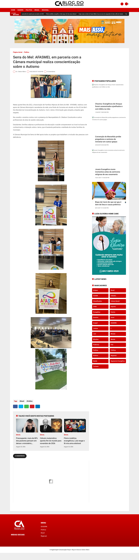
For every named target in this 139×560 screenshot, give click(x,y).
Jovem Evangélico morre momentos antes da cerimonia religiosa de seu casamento (107, 171)
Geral (112, 317)
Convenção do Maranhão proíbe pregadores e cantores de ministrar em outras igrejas (108, 139)
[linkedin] (37, 406)
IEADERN (20, 10)
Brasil (36, 10)
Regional (45, 10)
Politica (29, 10)
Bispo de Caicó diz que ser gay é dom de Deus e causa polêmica (108, 203)
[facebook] (10, 4)
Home (13, 10)
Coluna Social (115, 301)
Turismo (96, 366)
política (113, 350)
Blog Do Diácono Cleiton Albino (80, 549)
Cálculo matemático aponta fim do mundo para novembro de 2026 (50, 440)
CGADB (95, 296)
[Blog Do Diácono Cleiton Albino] (69, 6)
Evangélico (96, 312)
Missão (113, 334)
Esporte (113, 306)
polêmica (96, 344)
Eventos (95, 317)
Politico (95, 355)
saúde (95, 361)
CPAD (95, 306)
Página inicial (17, 52)
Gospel (95, 323)
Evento (113, 312)
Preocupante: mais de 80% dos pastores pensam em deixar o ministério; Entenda (27, 441)
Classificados (97, 301)
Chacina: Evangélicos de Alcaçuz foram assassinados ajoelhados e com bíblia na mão (109, 106)
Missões (96, 339)
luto (94, 334)
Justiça (95, 328)
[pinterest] (32, 406)
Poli (112, 344)
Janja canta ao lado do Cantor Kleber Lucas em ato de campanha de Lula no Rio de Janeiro (88, 14)
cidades (113, 296)
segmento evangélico (118, 361)
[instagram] (13, 4)
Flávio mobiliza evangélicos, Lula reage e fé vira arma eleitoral (48, 14)
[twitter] (21, 406)
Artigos (95, 290)
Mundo (113, 339)
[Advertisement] (105, 64)
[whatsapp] (26, 406)
